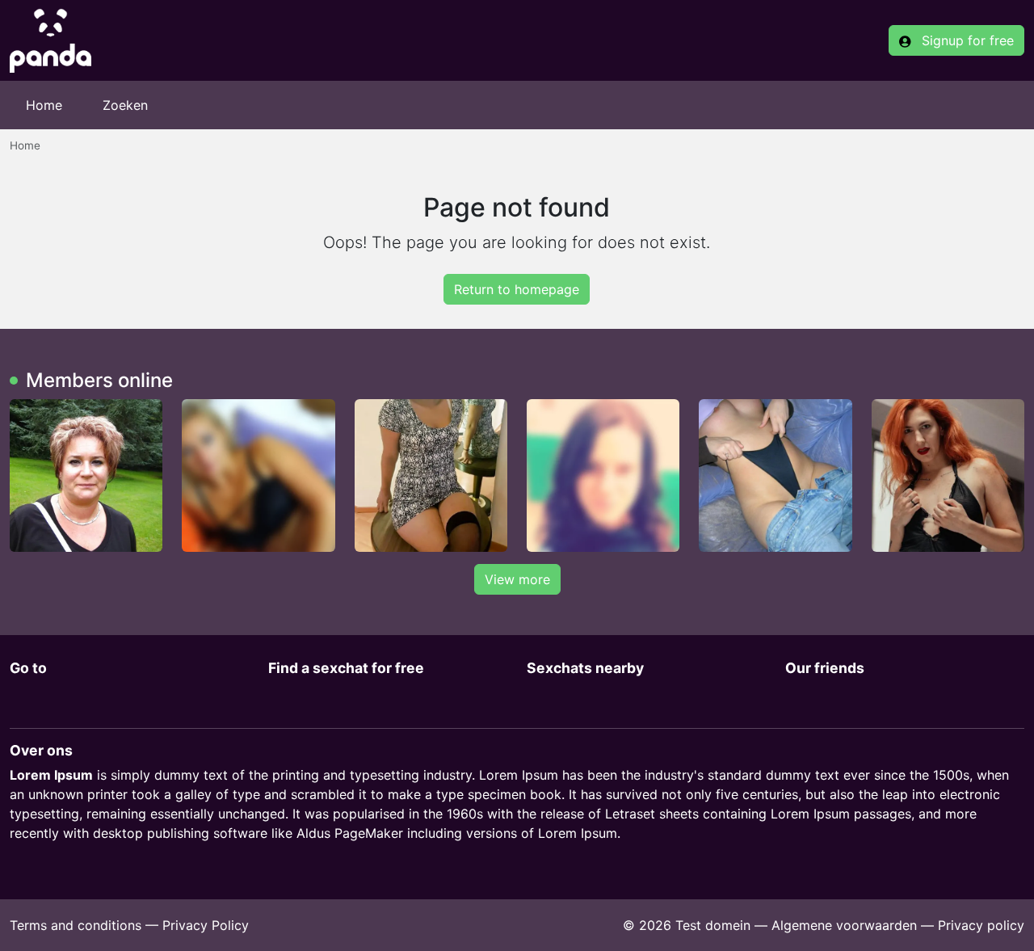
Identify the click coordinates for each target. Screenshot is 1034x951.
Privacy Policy (205, 925)
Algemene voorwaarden (844, 925)
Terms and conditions (75, 925)
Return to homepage (516, 289)
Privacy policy (981, 925)
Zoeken (125, 105)
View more (517, 579)
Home (44, 105)
